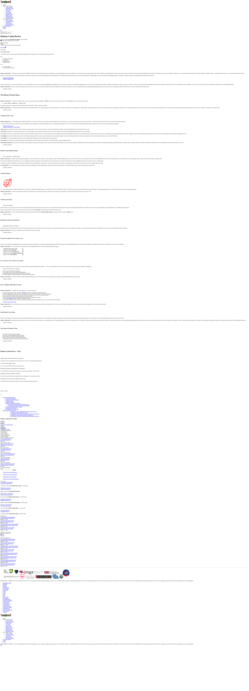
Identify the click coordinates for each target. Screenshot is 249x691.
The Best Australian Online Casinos (8, 561)
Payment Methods (7, 599)
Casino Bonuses (6, 601)
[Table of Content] (124, 394)
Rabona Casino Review (8, 78)
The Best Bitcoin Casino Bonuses (7, 518)
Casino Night (8, 13)
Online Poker (6, 588)
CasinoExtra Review (5, 511)
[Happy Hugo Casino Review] (7, 493)
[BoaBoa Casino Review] (6, 499)
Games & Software (4, 434)
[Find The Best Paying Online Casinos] (9, 556)
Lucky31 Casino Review (6, 505)
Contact (4, 612)
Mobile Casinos (6, 608)
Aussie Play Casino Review (6, 483)
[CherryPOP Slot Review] (6, 448)
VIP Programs (6, 605)
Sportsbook (5, 598)
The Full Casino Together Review (7, 564)
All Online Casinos (7, 26)
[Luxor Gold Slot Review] (6, 438)
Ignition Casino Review (5, 489)
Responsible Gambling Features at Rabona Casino (18, 404)
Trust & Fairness (4, 432)
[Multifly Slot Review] (5, 458)
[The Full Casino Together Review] (8, 563)
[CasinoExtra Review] (5, 510)
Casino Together (9, 7)
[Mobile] (8, 424)
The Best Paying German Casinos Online (9, 525)
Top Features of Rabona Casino (12, 409)
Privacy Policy (6, 611)
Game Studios (6, 602)
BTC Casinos (6, 597)
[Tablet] (11, 424)
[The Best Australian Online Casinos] (8, 560)
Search (2, 468)
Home (4, 5)
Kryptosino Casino (9, 8)
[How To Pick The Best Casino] (7, 520)
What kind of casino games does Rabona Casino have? (22, 415)
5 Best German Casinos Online (7, 528)
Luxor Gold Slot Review (6, 439)
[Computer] (3, 424)
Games (4, 27)
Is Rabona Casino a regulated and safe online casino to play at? (24, 411)
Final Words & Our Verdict (11, 408)
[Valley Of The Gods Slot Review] (8, 453)
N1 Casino (8, 10)
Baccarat (5, 586)
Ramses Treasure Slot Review (7, 445)
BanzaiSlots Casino (10, 17)
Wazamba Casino (9, 14)
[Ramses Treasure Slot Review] (7, 443)
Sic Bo (4, 591)
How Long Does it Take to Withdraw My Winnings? (19, 405)
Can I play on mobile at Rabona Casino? (19, 412)
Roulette (5, 585)
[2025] (5, 429)
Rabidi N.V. (3, 427)
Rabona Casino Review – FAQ (9, 410)
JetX (4, 595)
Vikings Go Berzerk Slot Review (7, 465)
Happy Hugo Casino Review (6, 494)
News (4, 28)
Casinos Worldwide (7, 606)
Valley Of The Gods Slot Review (7, 455)
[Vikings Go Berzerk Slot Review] (8, 463)
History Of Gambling (7, 600)
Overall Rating (4, 431)
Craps (4, 592)
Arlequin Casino (9, 16)
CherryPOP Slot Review (6, 450)
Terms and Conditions (7, 609)
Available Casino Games (11, 398)
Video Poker (5, 590)
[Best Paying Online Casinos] (6, 2)
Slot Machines (6, 587)
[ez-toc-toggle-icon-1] (124, 394)
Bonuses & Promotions (5, 435)
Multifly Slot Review (5, 460)
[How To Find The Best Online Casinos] (9, 553)
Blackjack (5, 584)
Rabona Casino (9, 15)
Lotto (4, 594)
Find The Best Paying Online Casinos (8, 557)
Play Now (3, 47)
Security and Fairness (10, 402)
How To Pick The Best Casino (7, 521)
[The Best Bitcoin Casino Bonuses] (8, 517)
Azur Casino (8, 12)
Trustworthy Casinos (7, 607)
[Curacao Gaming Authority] (3, 422)
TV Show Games (6, 604)
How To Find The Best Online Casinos (9, 554)
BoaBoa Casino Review (5, 500)
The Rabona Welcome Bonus (9, 397)
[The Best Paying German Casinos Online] (9, 524)
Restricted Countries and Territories (13, 403)
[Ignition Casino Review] (6, 488)
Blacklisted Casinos (7, 583)
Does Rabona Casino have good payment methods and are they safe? (25, 416)
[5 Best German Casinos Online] (7, 527)
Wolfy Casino (8, 9)
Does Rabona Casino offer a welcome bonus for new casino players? (25, 413)
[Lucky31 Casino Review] (6, 504)
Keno (4, 593)
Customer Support (9, 401)
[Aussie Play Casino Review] (7, 482)
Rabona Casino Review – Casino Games (11, 127)
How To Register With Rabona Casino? (14, 406)
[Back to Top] (1, 645)
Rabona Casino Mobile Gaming (12, 399)
